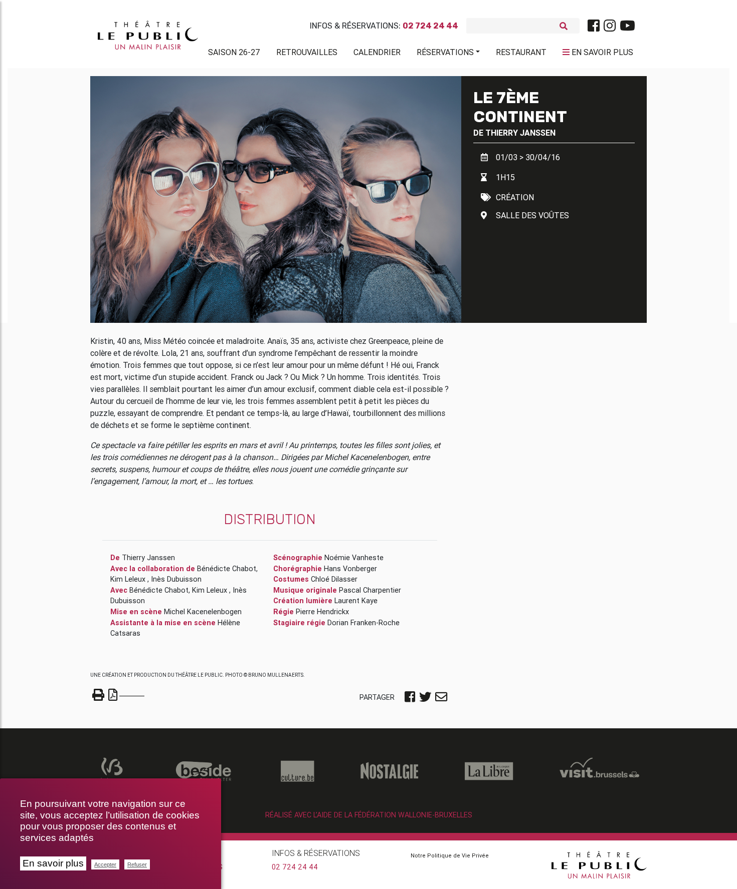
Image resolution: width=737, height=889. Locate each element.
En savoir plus (53, 863)
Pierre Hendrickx (322, 611)
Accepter (105, 864)
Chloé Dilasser (334, 579)
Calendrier (377, 52)
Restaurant (521, 52)
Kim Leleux (128, 579)
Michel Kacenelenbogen (203, 611)
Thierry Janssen (520, 133)
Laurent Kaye (356, 600)
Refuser (137, 864)
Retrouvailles (306, 52)
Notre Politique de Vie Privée (450, 855)
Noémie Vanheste (354, 557)
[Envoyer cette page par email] (441, 698)
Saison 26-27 (234, 52)
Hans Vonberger (350, 568)
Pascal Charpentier (370, 590)
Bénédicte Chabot (226, 568)
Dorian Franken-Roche (363, 622)
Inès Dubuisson (176, 579)
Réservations (445, 52)
